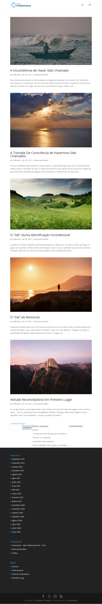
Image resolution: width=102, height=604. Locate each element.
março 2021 (17, 493)
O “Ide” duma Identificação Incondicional (40, 235)
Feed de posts (17, 570)
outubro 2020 (17, 513)
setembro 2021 (18, 470)
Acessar (15, 566)
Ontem (35, 430)
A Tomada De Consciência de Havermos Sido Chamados (43, 154)
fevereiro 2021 (18, 497)
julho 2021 (16, 478)
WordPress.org (18, 578)
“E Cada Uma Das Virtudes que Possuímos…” (50, 433)
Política (15, 553)
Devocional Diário (41, 74)
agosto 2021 (17, 474)
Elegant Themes (43, 600)
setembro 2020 (18, 516)
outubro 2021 (17, 467)
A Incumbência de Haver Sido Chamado (39, 70)
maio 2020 (16, 532)
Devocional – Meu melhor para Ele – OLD (29, 545)
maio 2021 (16, 486)
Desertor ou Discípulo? (41, 437)
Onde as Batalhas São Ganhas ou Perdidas (49, 445)
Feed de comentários (20, 574)
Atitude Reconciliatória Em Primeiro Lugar (41, 399)
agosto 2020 (17, 520)
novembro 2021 (18, 463)
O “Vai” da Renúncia (25, 317)
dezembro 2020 (18, 505)
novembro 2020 (18, 509)
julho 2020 (16, 524)
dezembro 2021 (18, 459)
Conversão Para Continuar (43, 441)
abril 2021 (16, 490)
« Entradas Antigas (17, 423)
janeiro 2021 (17, 501)
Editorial (16, 74)
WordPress (72, 600)
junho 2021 (16, 482)
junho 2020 (16, 528)
